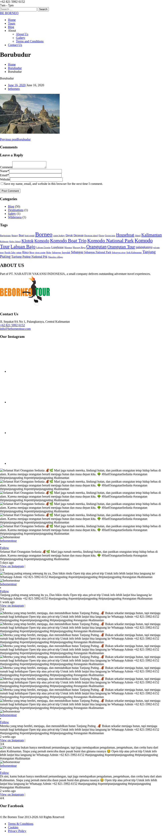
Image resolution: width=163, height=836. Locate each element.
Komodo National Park (110, 240)
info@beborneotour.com (15, 328)
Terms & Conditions (20, 823)
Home (12, 20)
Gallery (20, 37)
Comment (6, 167)
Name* (4, 171)
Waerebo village (55, 257)
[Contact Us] (25, 304)
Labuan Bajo (23, 246)
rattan (18, 252)
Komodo (41, 240)
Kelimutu (4, 241)
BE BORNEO (9, 13)
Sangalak (66, 252)
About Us (22, 34)
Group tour (110, 235)
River (31, 252)
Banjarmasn (5, 235)
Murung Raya (79, 247)
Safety (12, 213)
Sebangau (77, 252)
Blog (11, 27)
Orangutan (96, 246)
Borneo (43, 234)
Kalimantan (151, 234)
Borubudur (15, 68)
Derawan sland (91, 235)
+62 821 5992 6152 (12, 325)
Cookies (13, 827)
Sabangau (56, 252)
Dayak (69, 235)
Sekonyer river (119, 252)
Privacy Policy (17, 831)
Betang (15, 235)
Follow (4, 548)
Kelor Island (15, 241)
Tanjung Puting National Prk (29, 257)
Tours (11, 23)
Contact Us (15, 45)
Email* (4, 175)
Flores (101, 235)
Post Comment (10, 190)
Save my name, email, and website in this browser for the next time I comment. (53, 183)
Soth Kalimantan (134, 252)
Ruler (48, 252)
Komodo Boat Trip (68, 240)
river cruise (40, 252)
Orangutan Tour (121, 246)
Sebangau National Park (97, 252)
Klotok (27, 240)
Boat (21, 235)
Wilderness (15, 217)
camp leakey (59, 235)
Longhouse (57, 247)
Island (138, 235)
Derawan (78, 235)
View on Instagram (12, 566)
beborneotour (8, 540)
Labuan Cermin (43, 247)
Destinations (15, 210)
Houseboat (125, 234)
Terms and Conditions (30, 41)
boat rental (29, 235)
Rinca (25, 252)
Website (5, 179)
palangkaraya (144, 247)
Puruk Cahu (10, 252)
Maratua (68, 247)
